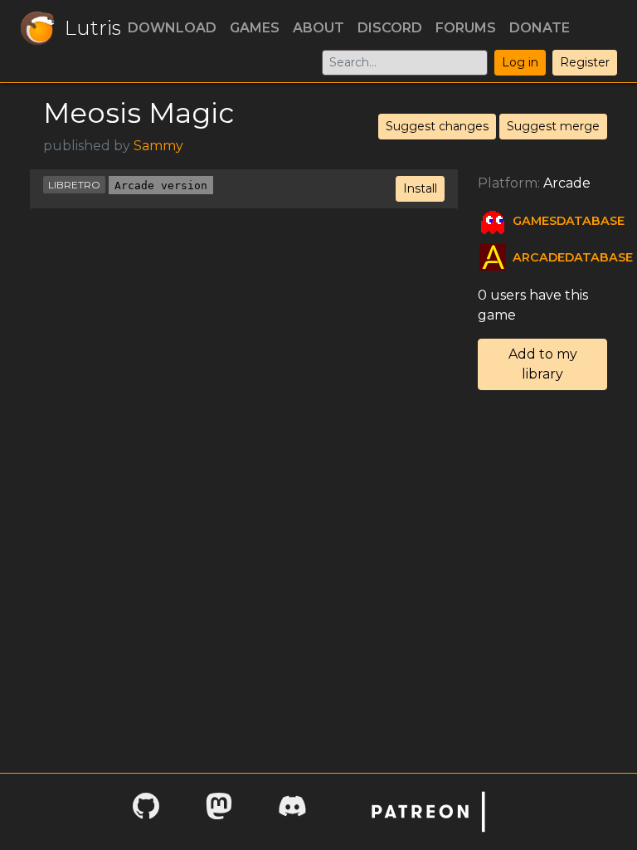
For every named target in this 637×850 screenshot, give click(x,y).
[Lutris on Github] (146, 811)
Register (585, 62)
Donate (539, 28)
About (318, 28)
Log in (520, 62)
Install (420, 188)
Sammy (158, 146)
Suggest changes (437, 126)
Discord (389, 28)
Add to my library (542, 364)
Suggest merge (553, 126)
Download (172, 28)
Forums (465, 28)
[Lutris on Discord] (292, 811)
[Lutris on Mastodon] (219, 811)
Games (255, 28)
